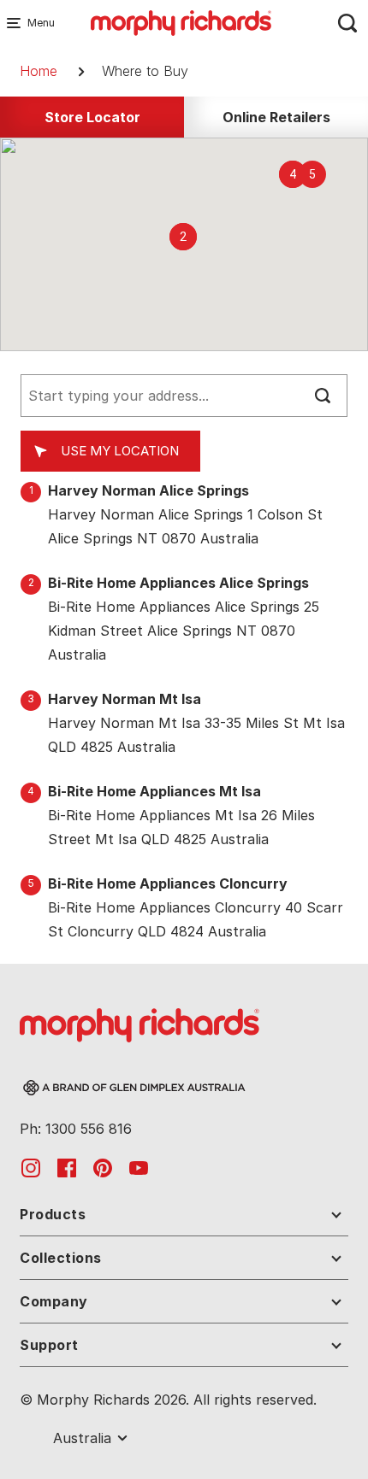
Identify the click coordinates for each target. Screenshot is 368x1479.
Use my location (120, 451)
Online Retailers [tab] (276, 117)
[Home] (181, 21)
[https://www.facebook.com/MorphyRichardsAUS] (67, 1166)
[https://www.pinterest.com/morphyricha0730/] (103, 1166)
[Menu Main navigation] (17, 23)
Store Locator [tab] (92, 117)
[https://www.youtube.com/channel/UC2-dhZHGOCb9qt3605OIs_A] (139, 1166)
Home (38, 70)
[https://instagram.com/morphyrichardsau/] (31, 1166)
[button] (183, 236)
